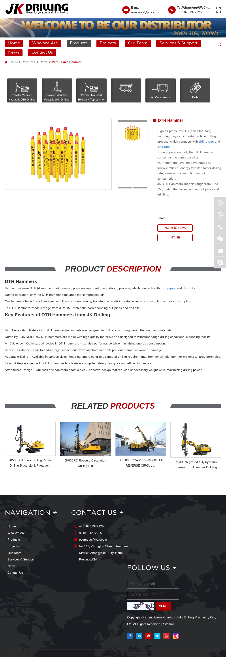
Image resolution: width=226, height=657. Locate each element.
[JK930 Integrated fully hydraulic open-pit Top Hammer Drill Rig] (196, 439)
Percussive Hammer (66, 62)
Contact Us (42, 52)
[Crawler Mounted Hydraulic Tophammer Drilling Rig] (91, 90)
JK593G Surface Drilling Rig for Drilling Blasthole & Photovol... (30, 462)
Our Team (137, 43)
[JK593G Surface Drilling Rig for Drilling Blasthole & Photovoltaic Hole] (30, 439)
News (13, 52)
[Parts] (195, 90)
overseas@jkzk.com (145, 12)
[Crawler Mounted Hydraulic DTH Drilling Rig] (22, 90)
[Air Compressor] (160, 90)
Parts (43, 62)
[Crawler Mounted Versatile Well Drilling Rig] (57, 90)
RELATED (113, 405)
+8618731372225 (189, 12)
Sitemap (169, 624)
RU (218, 12)
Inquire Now (175, 228)
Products (79, 43)
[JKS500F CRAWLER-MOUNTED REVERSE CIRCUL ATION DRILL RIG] (140, 439)
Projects (108, 43)
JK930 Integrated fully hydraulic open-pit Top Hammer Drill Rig (196, 464)
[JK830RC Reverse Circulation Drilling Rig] (85, 439)
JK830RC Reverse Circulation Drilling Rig (85, 463)
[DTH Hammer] (131, 133)
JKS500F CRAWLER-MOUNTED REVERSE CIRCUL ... (140, 462)
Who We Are (45, 43)
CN (218, 8)
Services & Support (179, 43)
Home (14, 43)
